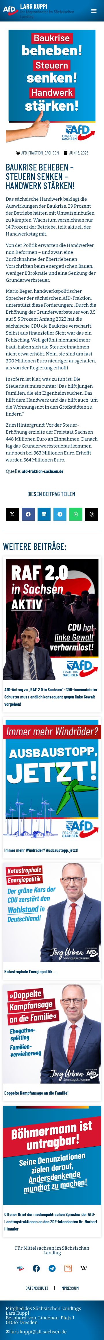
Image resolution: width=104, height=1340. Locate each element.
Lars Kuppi (33, 6)
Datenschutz (36, 1288)
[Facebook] (36, 1268)
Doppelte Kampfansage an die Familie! (36, 1092)
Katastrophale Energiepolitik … (30, 971)
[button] (94, 10)
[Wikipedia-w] (84, 1268)
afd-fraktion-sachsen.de (42, 471)
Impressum (69, 1288)
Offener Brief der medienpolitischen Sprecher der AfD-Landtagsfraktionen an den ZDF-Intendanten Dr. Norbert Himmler (50, 1221)
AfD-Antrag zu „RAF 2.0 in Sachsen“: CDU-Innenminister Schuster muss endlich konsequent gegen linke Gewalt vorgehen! (50, 697)
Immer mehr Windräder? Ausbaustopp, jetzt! (41, 850)
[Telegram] (52, 1268)
